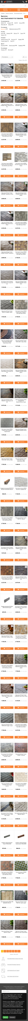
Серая (21, 33)
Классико (13, 39)
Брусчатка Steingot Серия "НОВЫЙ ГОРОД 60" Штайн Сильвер (21, 135)
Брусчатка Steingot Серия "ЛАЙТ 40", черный (21, 518)
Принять (5, 1017)
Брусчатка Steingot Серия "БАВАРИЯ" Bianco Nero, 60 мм (21, 696)
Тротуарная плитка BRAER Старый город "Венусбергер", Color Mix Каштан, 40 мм (7, 135)
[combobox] (7, 57)
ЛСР (15, 23)
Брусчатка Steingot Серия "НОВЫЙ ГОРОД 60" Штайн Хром (21, 548)
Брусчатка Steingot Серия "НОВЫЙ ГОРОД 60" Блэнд (21, 430)
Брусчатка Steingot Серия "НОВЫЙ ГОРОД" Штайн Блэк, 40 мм (7, 223)
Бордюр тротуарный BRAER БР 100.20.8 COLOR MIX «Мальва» (7, 489)
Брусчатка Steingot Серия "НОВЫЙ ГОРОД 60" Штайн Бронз (21, 371)
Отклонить (12, 1017)
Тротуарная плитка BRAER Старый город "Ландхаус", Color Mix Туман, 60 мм (20, 312)
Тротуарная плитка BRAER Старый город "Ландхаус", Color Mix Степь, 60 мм (20, 253)
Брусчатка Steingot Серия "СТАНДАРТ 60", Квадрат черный (7, 785)
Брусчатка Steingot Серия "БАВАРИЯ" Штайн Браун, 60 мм (21, 105)
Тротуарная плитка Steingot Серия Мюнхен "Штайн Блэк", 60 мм (21, 607)
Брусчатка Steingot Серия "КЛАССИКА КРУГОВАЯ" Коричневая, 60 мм (7, 342)
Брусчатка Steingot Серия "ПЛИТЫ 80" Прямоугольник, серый (21, 666)
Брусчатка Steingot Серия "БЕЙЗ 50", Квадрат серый (7, 312)
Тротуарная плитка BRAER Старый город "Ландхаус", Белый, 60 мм (20, 785)
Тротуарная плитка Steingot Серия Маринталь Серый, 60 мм (7, 282)
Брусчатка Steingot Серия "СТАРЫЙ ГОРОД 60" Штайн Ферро (21, 194)
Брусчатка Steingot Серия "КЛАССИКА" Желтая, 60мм (7, 459)
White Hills (3, 24)
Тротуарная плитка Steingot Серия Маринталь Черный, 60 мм (7, 548)
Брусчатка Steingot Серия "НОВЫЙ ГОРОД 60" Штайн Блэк (21, 282)
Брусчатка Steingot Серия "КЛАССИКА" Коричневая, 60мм (7, 696)
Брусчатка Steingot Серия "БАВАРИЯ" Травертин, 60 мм (7, 194)
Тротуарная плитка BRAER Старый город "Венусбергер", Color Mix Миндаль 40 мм (21, 76)
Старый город (4, 41)
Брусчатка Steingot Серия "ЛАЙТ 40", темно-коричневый (21, 932)
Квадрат (20, 39)
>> (19, 951)
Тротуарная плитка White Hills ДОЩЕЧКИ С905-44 (7, 902)
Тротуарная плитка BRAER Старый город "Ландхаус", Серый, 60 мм (7, 430)
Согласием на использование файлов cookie (13, 1006)
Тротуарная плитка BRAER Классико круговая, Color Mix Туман (21, 164)
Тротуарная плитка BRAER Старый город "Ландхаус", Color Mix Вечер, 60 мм (7, 519)
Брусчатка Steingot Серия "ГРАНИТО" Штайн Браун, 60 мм (21, 578)
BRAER (2, 23)
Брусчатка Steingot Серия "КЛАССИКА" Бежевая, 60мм (7, 637)
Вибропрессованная (13, 29)
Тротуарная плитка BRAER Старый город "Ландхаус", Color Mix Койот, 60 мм (7, 873)
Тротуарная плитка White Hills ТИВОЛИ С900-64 (21, 814)
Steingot (9, 23)
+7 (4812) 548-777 (23, 1)
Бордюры (20, 45)
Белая (2, 33)
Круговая (3, 45)
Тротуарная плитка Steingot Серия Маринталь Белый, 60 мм (7, 371)
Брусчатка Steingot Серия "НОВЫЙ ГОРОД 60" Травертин (7, 253)
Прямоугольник (4, 39)
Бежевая (8, 33)
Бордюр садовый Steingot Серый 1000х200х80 (7, 843)
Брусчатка (3, 29)
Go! (25, 5)
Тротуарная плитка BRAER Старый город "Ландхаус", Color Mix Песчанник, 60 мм (21, 637)
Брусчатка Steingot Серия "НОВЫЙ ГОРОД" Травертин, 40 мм (7, 105)
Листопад (10, 49)
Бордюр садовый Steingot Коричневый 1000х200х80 (21, 843)
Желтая (15, 33)
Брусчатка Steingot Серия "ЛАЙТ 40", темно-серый (21, 902)
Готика (20, 23)
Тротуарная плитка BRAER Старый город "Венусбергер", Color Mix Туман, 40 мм (21, 223)
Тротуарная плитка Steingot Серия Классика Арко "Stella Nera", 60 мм (7, 814)
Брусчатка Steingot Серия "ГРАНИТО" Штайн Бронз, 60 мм (7, 401)
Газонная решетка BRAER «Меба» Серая (21, 873)
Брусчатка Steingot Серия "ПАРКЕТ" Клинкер (21, 755)
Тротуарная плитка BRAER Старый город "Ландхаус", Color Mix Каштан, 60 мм (7, 666)
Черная (2, 35)
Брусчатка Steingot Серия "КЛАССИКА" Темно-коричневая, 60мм (21, 460)
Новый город (12, 45)
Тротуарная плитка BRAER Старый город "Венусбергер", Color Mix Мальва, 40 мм (7, 578)
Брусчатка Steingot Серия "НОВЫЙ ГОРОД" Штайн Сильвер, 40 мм (7, 76)
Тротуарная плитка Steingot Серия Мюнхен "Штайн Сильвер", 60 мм (7, 755)
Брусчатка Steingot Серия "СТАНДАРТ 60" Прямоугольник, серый (21, 401)
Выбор (9, 24)
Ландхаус (3, 49)
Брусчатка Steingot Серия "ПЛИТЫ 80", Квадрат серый (7, 725)
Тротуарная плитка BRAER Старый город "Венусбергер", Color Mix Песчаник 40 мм (7, 164)
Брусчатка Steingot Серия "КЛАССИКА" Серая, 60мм (21, 341)
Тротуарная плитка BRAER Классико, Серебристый (20, 489)
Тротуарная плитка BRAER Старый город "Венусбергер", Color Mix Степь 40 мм (21, 725)
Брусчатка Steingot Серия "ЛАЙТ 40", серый (7, 932)
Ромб (11, 41)
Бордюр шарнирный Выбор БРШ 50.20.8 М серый (7, 607)
